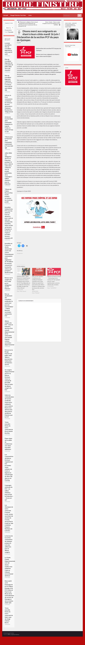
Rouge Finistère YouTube (18, 15)
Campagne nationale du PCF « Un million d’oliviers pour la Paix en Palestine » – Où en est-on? (9, 492)
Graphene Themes (15, 634)
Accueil (5, 15)
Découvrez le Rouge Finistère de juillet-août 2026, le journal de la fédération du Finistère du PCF (9, 357)
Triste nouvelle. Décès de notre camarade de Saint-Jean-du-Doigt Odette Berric (9, 615)
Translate (10, 32)
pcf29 (19, 42)
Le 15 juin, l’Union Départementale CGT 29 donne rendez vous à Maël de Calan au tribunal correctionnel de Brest (10, 566)
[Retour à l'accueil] (42, 6)
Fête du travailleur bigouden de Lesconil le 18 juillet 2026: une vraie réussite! (9, 64)
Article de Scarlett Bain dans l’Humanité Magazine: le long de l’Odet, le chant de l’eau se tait (9, 124)
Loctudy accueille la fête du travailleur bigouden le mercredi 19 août (8, 48)
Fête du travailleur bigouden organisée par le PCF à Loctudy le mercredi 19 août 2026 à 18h (8, 83)
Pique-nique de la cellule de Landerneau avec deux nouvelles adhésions (8, 444)
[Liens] (72, 77)
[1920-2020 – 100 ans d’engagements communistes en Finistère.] (72, 34)
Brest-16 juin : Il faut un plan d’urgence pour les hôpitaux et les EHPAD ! (51, 23)
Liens (30, 15)
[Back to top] (81, 641)
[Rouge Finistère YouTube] (72, 54)
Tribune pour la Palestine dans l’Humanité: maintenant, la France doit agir (9, 142)
